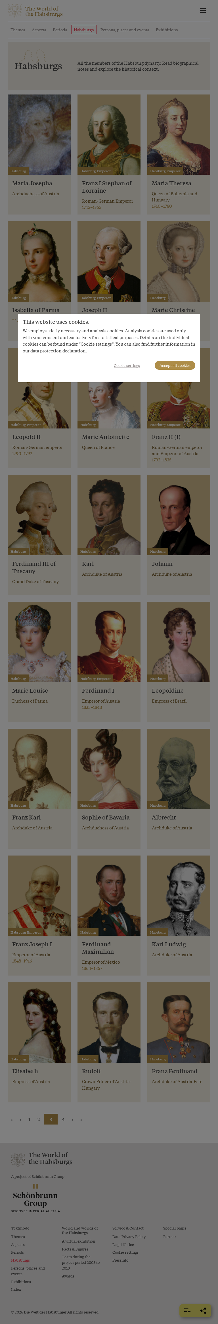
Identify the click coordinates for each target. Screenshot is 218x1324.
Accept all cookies (175, 365)
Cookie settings (127, 365)
